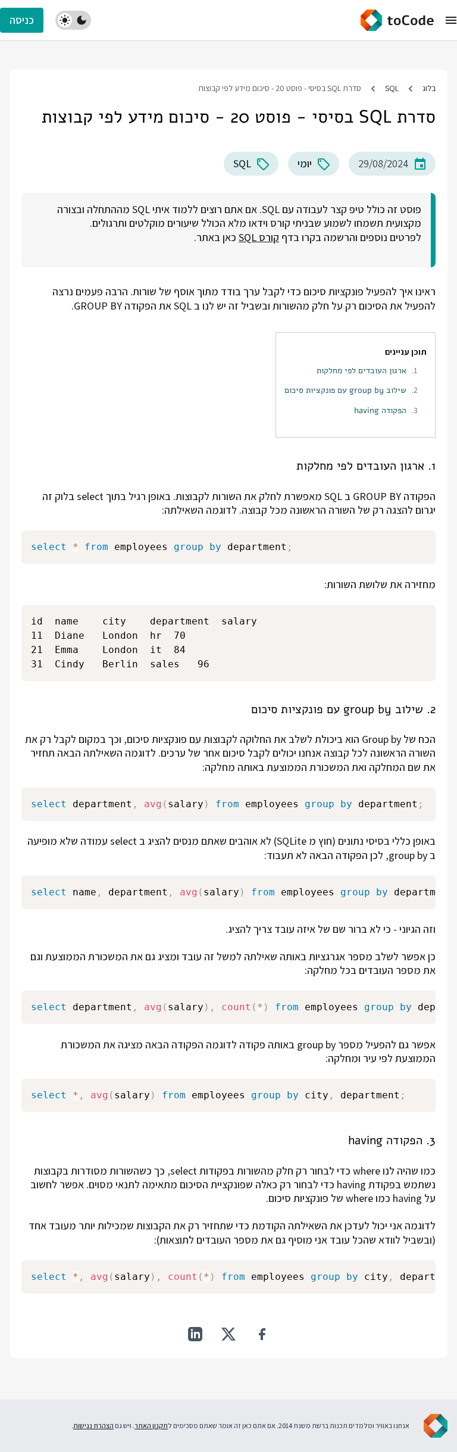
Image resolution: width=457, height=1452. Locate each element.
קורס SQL (259, 237)
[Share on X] (228, 1334)
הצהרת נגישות (93, 1425)
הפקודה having (380, 410)
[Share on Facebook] (262, 1334)
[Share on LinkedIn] (195, 1334)
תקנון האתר (151, 1425)
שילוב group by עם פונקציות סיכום (345, 390)
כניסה (22, 20)
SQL (392, 88)
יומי (305, 163)
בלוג (429, 88)
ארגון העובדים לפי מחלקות (361, 370)
